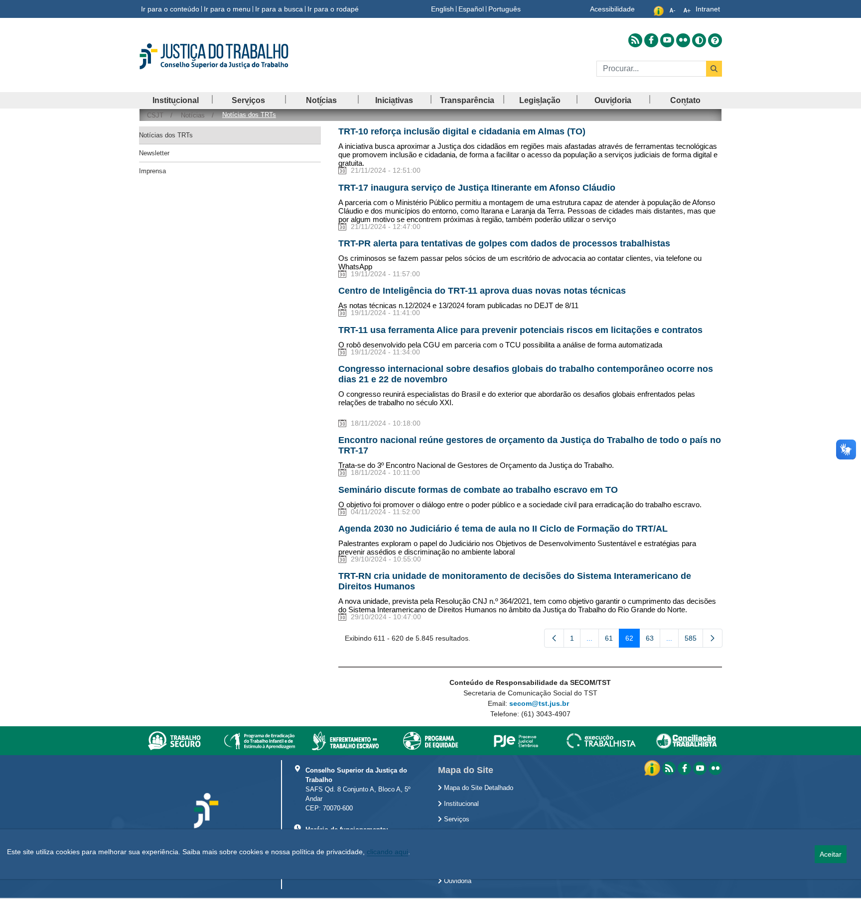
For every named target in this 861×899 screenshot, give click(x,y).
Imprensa (152, 171)
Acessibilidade (612, 9)
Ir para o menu (227, 9)
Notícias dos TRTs (166, 135)
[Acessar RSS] (635, 40)
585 (694, 640)
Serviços (455, 819)
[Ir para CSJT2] (231, 56)
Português (504, 9)
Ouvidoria (456, 881)
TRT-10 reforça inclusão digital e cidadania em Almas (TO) (461, 131)
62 (632, 640)
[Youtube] (700, 768)
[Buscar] (714, 69)
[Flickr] (715, 768)
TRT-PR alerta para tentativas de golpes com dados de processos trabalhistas (504, 243)
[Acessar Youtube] (667, 40)
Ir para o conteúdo (170, 9)
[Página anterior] (554, 638)
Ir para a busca (279, 9)
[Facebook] (684, 768)
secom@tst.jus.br (539, 703)
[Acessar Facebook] (651, 40)
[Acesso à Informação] (653, 768)
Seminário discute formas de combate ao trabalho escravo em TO (478, 490)
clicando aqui (387, 852)
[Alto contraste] (699, 40)
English (442, 9)
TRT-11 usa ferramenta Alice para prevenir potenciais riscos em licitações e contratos (520, 330)
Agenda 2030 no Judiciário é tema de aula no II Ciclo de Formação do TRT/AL (503, 529)
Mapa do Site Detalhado (477, 788)
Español (471, 9)
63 (653, 640)
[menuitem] (175, 100)
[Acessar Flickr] (683, 40)
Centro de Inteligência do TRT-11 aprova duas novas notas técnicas (482, 291)
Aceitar (831, 854)
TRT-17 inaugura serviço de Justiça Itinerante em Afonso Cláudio (476, 188)
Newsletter (154, 153)
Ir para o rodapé (333, 9)
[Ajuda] (715, 40)
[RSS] (669, 768)
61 (612, 640)
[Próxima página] (712, 638)
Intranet (708, 9)
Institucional (460, 803)
